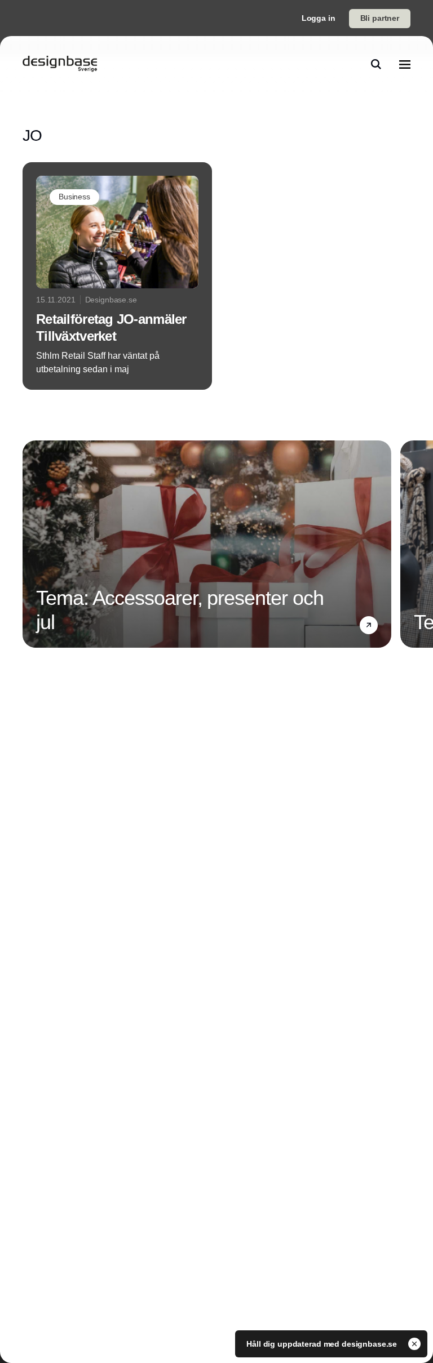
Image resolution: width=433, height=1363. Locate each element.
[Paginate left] (31, 544)
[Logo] (60, 64)
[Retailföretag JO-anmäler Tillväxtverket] (117, 276)
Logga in (318, 18)
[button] (369, 625)
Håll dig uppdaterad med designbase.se (322, 1343)
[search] (376, 64)
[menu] (404, 64)
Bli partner (379, 18)
